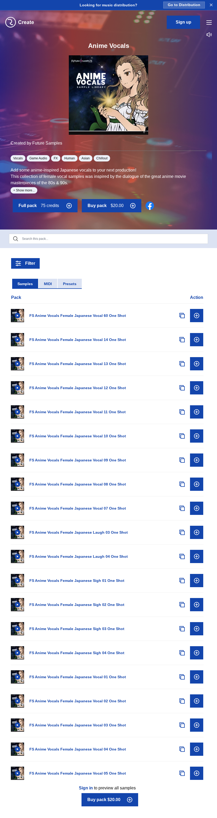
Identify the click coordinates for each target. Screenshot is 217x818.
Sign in (86, 788)
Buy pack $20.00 (103, 799)
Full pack (39, 205)
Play (17, 315)
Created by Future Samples (36, 143)
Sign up (183, 22)
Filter (30, 263)
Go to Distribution (184, 5)
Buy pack (106, 205)
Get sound (196, 315)
